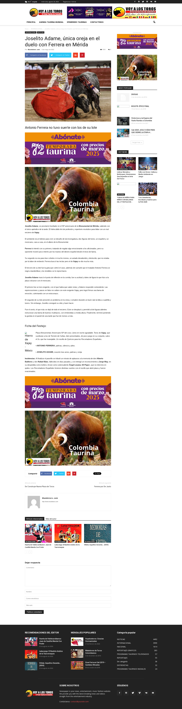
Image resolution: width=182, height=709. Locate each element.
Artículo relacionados (34, 519)
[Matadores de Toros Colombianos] (77, 653)
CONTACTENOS (97, 22)
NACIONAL (142, 169)
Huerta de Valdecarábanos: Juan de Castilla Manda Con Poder (50, 641)
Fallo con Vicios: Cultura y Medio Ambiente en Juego (147, 174)
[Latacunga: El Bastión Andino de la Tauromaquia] (67, 533)
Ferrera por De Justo (102, 486)
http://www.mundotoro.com (50, 501)
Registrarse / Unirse (69, 2)
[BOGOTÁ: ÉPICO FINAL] (123, 109)
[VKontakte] (151, 1)
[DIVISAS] (123, 97)
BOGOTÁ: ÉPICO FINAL (140, 106)
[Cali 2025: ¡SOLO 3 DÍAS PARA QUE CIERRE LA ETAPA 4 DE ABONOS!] (123, 133)
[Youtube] (155, 1)
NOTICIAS (41, 32)
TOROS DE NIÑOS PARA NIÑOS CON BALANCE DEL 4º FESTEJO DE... (125, 200)
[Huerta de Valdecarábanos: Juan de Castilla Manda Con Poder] (38, 533)
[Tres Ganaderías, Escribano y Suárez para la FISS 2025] (147, 189)
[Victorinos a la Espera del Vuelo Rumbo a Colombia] (123, 121)
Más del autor (51, 519)
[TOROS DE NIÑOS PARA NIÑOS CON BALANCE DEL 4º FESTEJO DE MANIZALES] (126, 189)
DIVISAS (134, 94)
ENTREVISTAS (122, 665)
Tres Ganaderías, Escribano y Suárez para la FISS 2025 (147, 200)
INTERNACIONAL (31, 32)
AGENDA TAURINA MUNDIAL (51, 22)
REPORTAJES (122, 658)
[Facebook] (135, 1)
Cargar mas (136, 142)
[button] (154, 22)
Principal (31, 22)
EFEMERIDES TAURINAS (77, 22)
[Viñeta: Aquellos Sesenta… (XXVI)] (97, 533)
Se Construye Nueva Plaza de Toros (39, 486)
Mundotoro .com (34, 49)
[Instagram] (139, 1)
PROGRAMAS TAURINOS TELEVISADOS (133, 654)
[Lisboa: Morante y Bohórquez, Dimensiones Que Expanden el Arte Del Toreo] (126, 163)
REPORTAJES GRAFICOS (126, 650)
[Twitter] (143, 1)
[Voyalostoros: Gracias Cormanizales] (77, 641)
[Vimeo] (147, 1)
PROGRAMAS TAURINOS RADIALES (131, 669)
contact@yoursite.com (80, 701)
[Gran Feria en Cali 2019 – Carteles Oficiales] (77, 665)
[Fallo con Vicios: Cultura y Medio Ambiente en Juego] (147, 163)
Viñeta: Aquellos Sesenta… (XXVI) (96, 545)
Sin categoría (122, 661)
